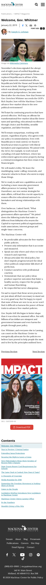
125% (44, 28)
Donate (9, 539)
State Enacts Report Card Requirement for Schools (19, 467)
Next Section (38, 351)
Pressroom (35, 539)
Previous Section (9, 351)
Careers (24, 543)
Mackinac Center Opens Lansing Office (17, 499)
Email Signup (18, 547)
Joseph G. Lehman (19, 32)
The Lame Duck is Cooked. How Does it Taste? (20, 472)
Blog (26, 539)
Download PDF (23, 427)
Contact (30, 547)
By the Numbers (8, 502)
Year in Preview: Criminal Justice (15, 449)
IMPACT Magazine (22, 14)
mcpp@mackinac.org (31, 566)
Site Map (35, 543)
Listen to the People (9, 489)
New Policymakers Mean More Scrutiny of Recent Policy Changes (18, 462)
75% (41, 28)
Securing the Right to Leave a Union (16, 457)
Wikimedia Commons (19, 63)
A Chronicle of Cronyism (11, 476)
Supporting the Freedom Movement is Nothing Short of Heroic (20, 484)
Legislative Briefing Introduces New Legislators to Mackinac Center (21, 494)
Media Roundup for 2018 (11, 480)
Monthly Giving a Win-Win (12, 506)
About (18, 539)
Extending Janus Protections (13, 453)
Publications (6, 14)
